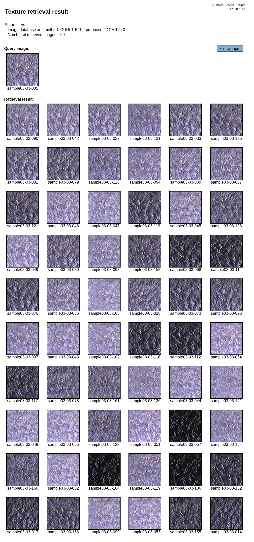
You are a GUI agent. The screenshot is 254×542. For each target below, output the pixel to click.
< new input (230, 48)
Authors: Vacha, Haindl (228, 5)
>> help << (237, 9)
